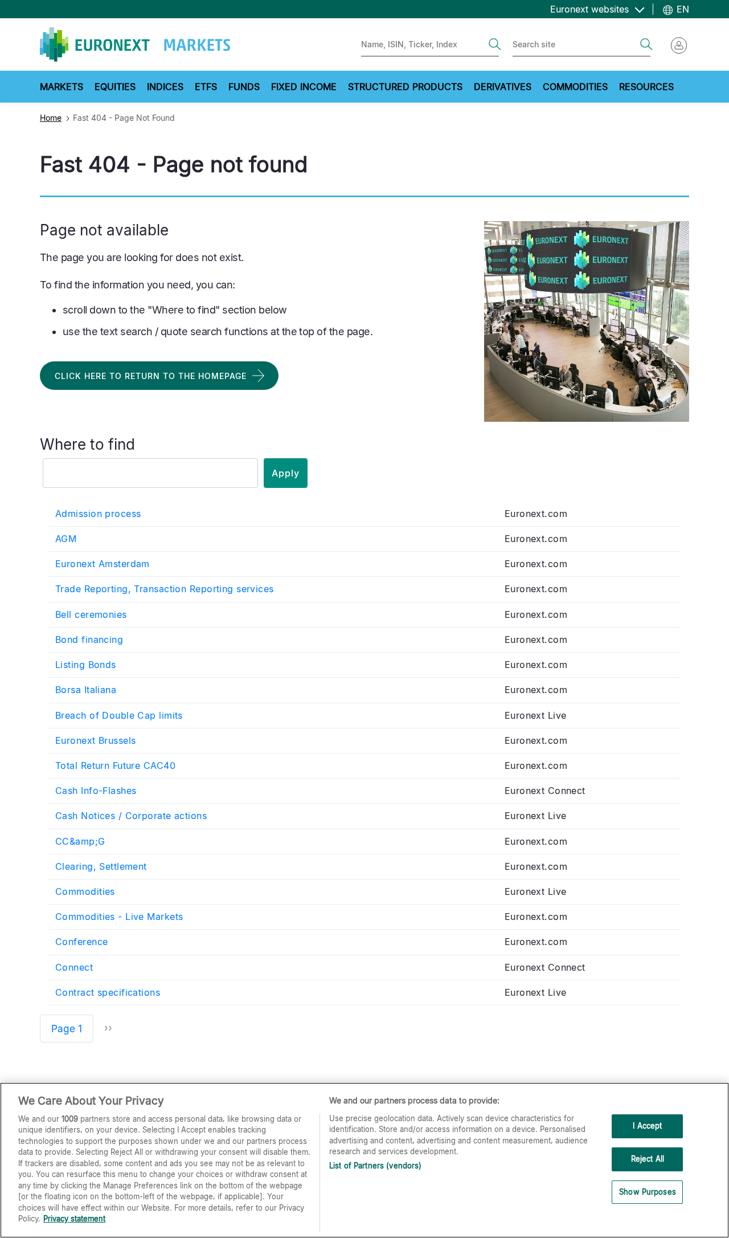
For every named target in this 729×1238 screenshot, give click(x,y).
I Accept (647, 1126)
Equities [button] (115, 86)
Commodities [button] (575, 86)
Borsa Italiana (85, 689)
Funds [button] (244, 86)
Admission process (98, 513)
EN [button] (681, 9)
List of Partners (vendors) (375, 1165)
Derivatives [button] (502, 86)
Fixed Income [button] (304, 86)
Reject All (647, 1158)
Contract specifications (107, 992)
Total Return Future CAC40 (115, 765)
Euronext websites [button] (591, 9)
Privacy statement (74, 1218)
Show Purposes (647, 1191)
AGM (65, 538)
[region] (364, 1160)
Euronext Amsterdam (102, 563)
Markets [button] (61, 86)
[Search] (495, 44)
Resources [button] (646, 86)
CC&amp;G (80, 841)
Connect (74, 967)
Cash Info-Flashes (95, 790)
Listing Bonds (85, 664)
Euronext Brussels (95, 740)
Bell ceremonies (91, 614)
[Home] (135, 44)
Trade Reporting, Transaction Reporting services (164, 588)
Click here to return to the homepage (151, 376)
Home (51, 118)
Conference (81, 941)
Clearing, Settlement (101, 866)
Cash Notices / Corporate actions (131, 815)
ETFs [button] (206, 86)
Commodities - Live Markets (119, 916)
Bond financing (89, 639)
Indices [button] (165, 86)
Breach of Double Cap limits (119, 715)
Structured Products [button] (405, 86)
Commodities (85, 891)
